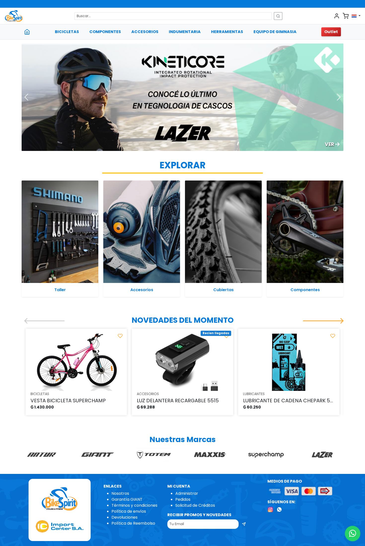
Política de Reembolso (133, 523)
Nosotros (120, 493)
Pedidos (182, 499)
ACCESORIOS (144, 32)
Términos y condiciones (134, 505)
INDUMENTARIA (185, 32)
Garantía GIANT (127, 499)
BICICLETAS (67, 32)
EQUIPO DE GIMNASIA (275, 32)
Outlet (331, 32)
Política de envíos (128, 511)
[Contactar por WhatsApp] (352, 533)
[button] (26, 97)
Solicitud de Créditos (195, 505)
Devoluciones (124, 517)
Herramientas (227, 32)
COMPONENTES (105, 32)
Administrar (186, 493)
